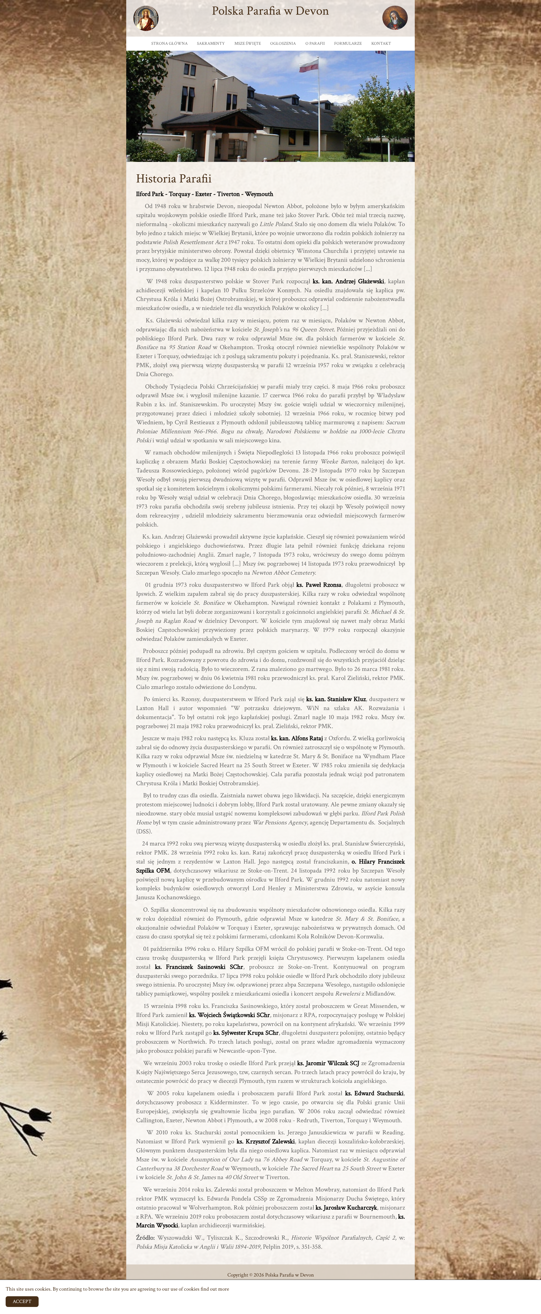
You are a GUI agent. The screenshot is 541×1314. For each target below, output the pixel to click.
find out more (215, 1289)
